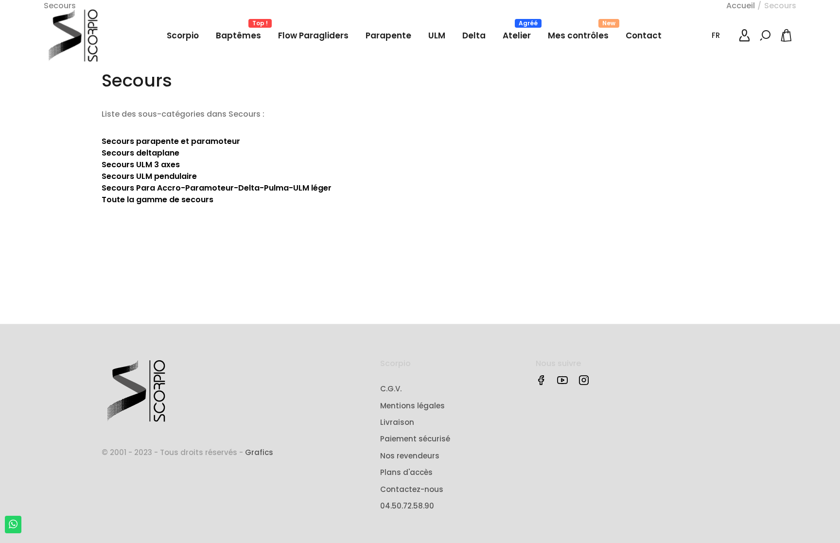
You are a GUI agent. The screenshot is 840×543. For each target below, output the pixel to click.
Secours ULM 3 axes (141, 164)
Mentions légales (412, 406)
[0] (788, 35)
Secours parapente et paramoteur (171, 141)
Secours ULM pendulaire (149, 176)
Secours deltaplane (140, 152)
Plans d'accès (406, 472)
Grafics (259, 452)
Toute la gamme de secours (157, 199)
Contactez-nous (411, 489)
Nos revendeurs (409, 456)
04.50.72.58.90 (407, 506)
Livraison (397, 422)
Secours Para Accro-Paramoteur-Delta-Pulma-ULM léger (217, 187)
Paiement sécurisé (415, 439)
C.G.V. (391, 389)
